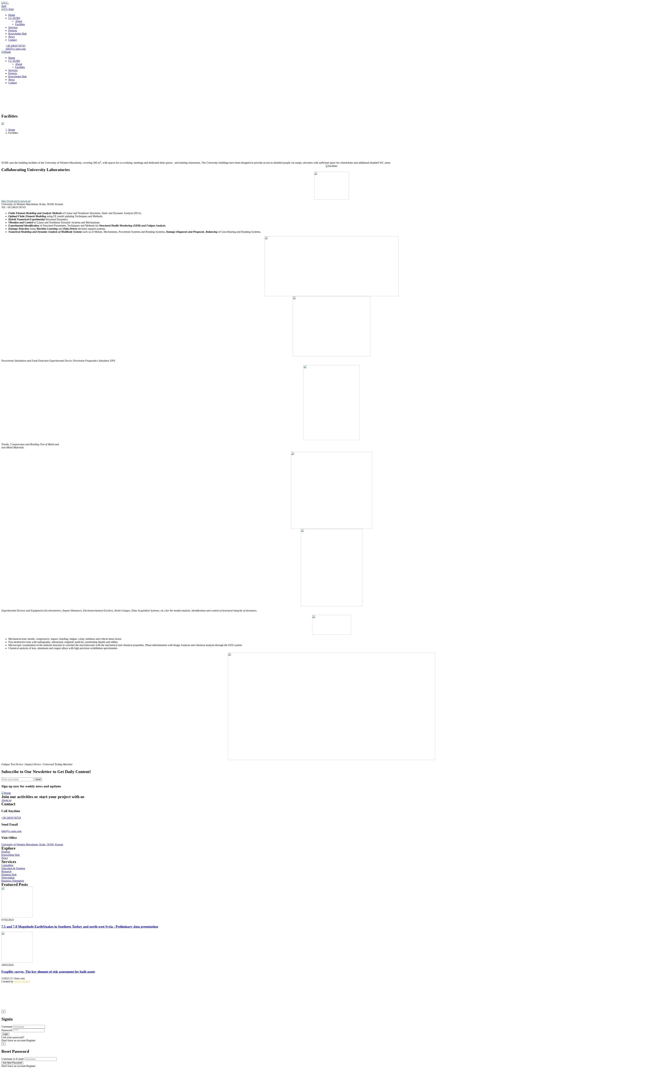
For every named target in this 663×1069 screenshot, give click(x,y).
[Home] (6, 51)
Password (6, 1030)
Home (11, 129)
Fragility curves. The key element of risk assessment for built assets (48, 971)
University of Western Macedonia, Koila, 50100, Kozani (32, 844)
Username (6, 1026)
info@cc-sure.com (11, 831)
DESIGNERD (22, 981)
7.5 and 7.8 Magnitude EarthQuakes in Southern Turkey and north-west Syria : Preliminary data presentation (79, 926)
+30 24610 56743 (11, 817)
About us (6, 800)
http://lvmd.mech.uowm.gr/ (16, 201)
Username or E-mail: (12, 1058)
